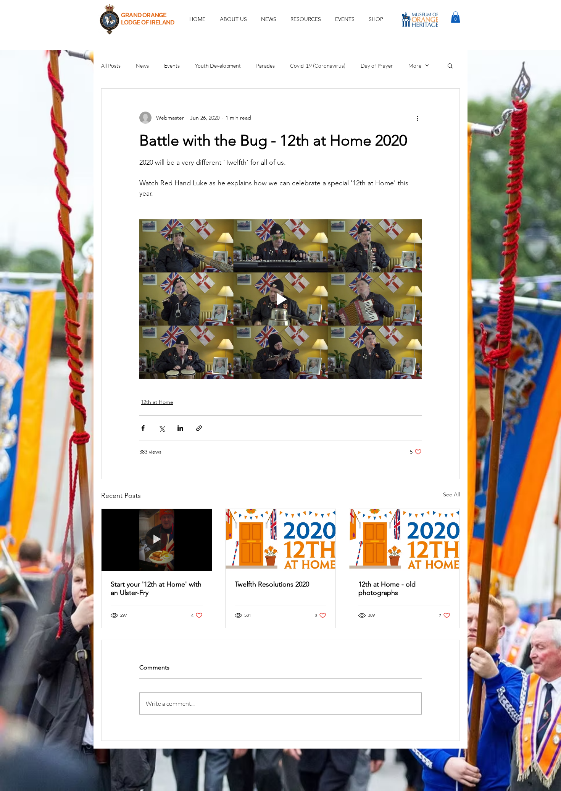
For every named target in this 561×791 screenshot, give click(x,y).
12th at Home (157, 402)
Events (172, 65)
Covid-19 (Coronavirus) (317, 65)
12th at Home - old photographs (387, 588)
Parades (265, 65)
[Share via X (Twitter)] (161, 428)
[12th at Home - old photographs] (404, 540)
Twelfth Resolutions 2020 (272, 584)
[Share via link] (199, 428)
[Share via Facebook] (143, 428)
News (142, 65)
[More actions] (417, 117)
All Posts (111, 65)
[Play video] (280, 298)
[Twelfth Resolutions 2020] (281, 540)
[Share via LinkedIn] (180, 428)
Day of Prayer (377, 65)
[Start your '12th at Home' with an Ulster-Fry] (157, 540)
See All (451, 494)
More (414, 65)
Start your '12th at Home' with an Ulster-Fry (156, 588)
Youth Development (218, 65)
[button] (344, 19)
